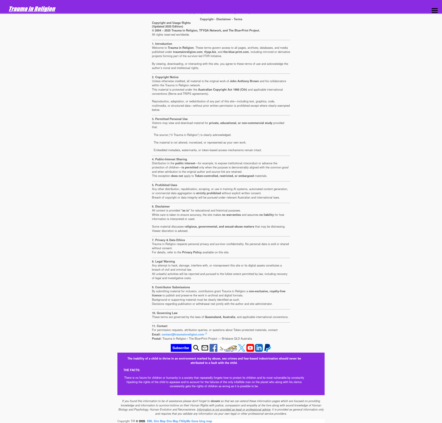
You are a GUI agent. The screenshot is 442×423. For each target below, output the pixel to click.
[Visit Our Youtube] (250, 350)
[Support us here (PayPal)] (267, 350)
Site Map (172, 421)
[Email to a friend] (205, 350)
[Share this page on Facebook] (214, 350)
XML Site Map (156, 421)
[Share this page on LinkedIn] (259, 350)
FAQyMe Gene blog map (195, 421)
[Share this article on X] (242, 350)
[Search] (196, 350)
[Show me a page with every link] (228, 350)
